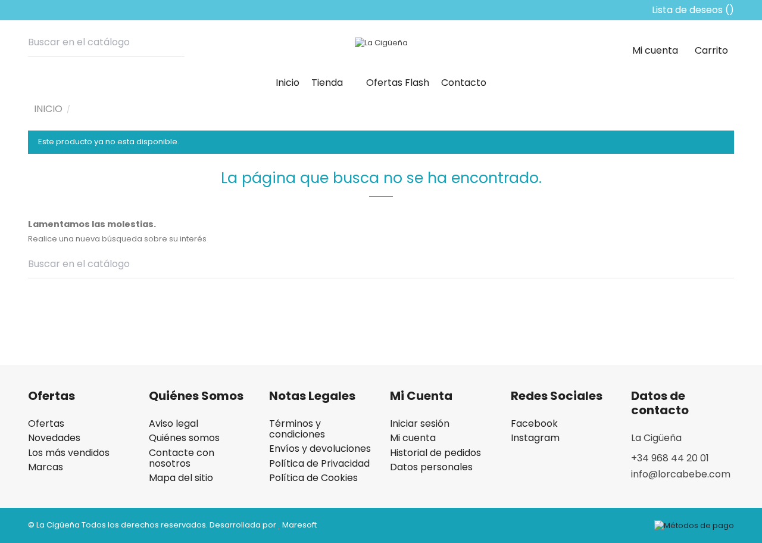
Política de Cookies (313, 478)
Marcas (45, 467)
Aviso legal (173, 423)
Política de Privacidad (319, 463)
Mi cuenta (413, 438)
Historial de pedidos (435, 453)
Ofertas (46, 423)
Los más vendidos (69, 453)
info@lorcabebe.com (680, 474)
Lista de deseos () (691, 10)
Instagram (535, 438)
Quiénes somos (184, 438)
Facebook (534, 423)
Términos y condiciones (297, 429)
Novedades (54, 438)
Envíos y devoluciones (320, 448)
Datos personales (431, 467)
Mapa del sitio (181, 478)
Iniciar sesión (419, 423)
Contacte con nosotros (181, 458)
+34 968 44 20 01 (670, 458)
